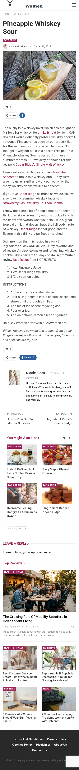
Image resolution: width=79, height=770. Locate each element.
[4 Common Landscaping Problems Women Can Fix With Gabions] (59, 699)
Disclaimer (43, 744)
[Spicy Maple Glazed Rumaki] (57, 455)
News (46, 689)
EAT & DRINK (10, 40)
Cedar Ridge (27, 194)
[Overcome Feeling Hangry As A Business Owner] (22, 493)
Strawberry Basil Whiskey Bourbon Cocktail (33, 203)
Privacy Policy (56, 739)
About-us (60, 744)
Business (9, 689)
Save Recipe (21, 260)
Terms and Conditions (28, 739)
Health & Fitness (14, 572)
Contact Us (39, 750)
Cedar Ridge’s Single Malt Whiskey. (40, 164)
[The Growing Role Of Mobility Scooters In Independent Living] (39, 591)
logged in (24, 552)
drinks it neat (47, 132)
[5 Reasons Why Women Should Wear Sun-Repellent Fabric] (20, 699)
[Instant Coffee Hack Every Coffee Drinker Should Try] (22, 455)
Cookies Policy (22, 744)
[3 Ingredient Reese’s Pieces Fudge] (57, 493)
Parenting (49, 648)
